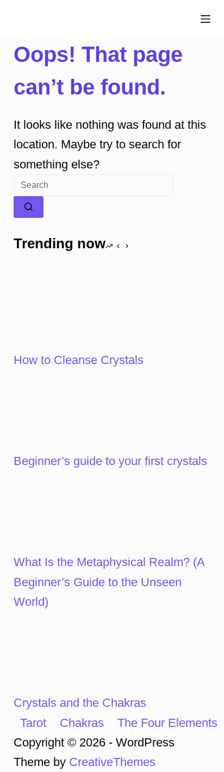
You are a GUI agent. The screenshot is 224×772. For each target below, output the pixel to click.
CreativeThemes (112, 762)
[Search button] (28, 207)
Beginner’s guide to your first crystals (110, 461)
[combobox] (93, 185)
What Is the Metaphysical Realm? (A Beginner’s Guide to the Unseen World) (109, 581)
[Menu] (205, 19)
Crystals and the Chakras (80, 703)
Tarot (33, 723)
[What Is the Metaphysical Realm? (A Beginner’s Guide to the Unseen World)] (54, 511)
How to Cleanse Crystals (79, 360)
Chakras (82, 723)
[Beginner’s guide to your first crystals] (54, 410)
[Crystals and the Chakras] (54, 651)
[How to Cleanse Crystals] (54, 309)
